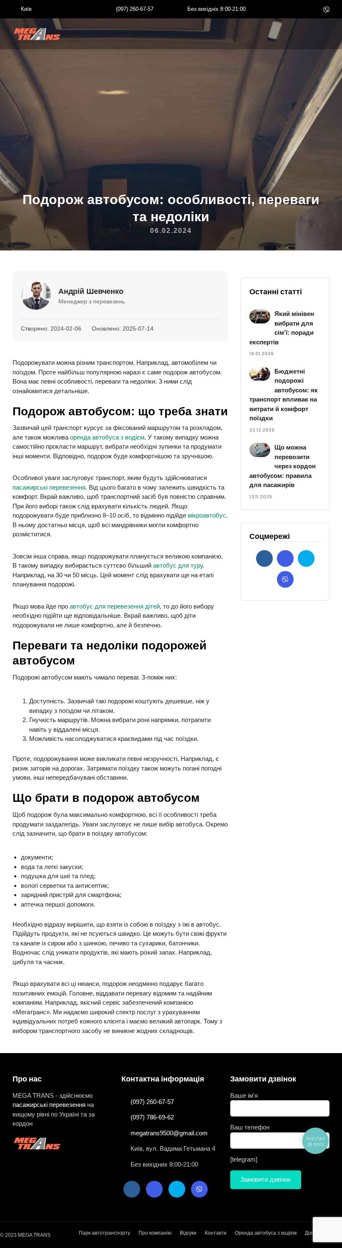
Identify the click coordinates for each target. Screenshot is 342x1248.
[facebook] (286, 9)
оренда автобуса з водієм (107, 437)
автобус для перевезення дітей (115, 606)
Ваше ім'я (244, 1095)
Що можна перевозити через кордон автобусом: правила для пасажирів (282, 466)
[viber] (326, 9)
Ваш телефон (249, 1127)
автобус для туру (178, 565)
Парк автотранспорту (104, 1233)
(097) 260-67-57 (134, 9)
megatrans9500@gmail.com (169, 1133)
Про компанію (154, 1233)
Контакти (215, 1233)
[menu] (38, 33)
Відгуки (188, 1233)
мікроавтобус (207, 515)
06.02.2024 (171, 230)
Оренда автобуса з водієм (266, 1233)
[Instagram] (299, 9)
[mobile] (327, 35)
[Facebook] (264, 558)
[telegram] (312, 9)
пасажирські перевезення (49, 487)
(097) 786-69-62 (152, 1117)
